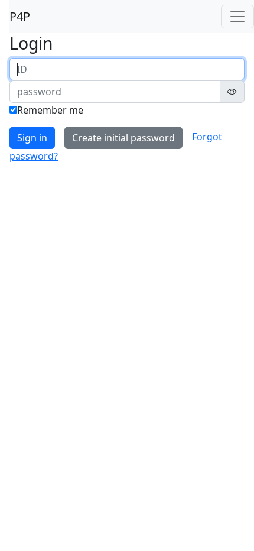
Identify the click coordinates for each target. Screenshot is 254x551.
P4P (19, 16)
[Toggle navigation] (237, 16)
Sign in (32, 137)
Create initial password (123, 137)
